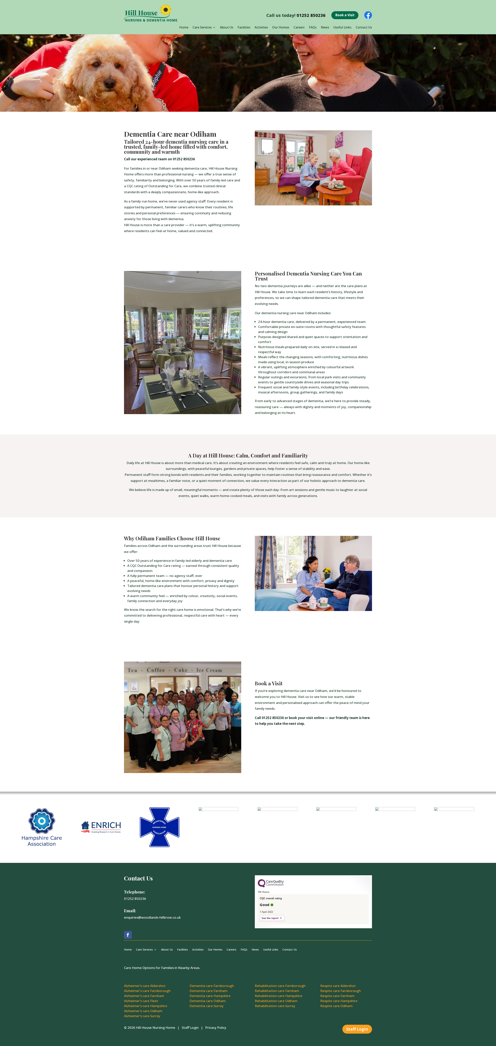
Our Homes (280, 27)
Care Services (202, 27)
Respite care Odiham (336, 1006)
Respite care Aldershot (338, 985)
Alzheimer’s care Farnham (144, 996)
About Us (226, 27)
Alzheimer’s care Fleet (141, 1001)
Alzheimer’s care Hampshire (145, 1006)
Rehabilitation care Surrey (275, 1006)
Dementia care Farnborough (211, 985)
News (325, 27)
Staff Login (190, 1027)
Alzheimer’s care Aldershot (144, 985)
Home (183, 27)
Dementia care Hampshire (210, 996)
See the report (270, 918)
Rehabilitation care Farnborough (280, 985)
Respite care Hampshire (338, 1001)
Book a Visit (345, 15)
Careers (299, 27)
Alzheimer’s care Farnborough (147, 991)
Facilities (244, 27)
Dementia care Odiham (207, 1001)
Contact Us (364, 27)
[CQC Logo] (271, 886)
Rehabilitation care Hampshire (278, 996)
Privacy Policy (215, 1027)
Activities (261, 27)
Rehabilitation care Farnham (277, 991)
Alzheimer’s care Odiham (143, 1011)
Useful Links (342, 27)
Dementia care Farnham (208, 991)
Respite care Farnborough (340, 991)
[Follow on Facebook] (128, 935)
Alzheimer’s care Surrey (142, 1016)
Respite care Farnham (337, 996)
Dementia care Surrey (206, 1006)
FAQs (313, 27)
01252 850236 (311, 15)
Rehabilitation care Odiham (276, 1001)
